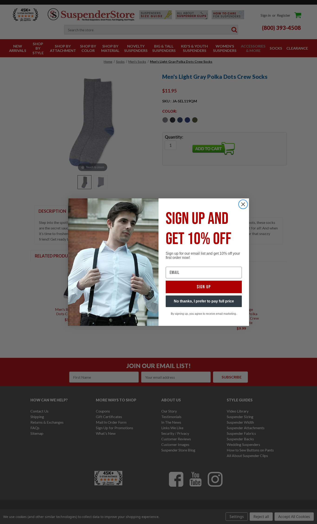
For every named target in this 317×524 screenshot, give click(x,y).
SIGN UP (204, 287)
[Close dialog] (243, 204)
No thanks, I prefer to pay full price (204, 301)
